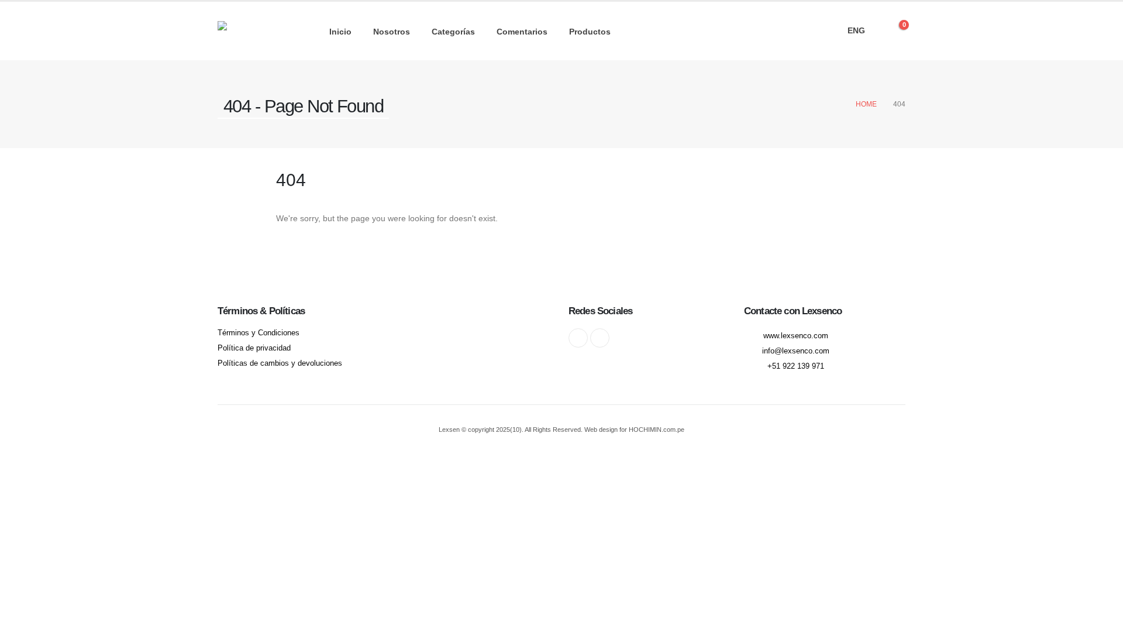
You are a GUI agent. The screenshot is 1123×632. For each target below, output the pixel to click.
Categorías (453, 32)
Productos (590, 32)
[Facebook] (578, 338)
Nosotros (391, 32)
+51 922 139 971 (795, 366)
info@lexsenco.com (795, 351)
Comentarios (522, 32)
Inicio (340, 32)
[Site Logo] (254, 31)
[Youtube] (599, 338)
